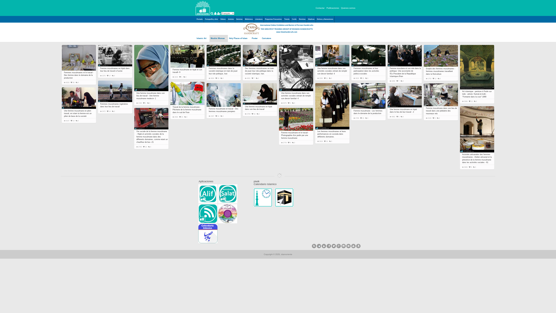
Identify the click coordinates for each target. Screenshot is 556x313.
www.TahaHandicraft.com (286, 32)
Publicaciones (333, 8)
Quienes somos (348, 8)
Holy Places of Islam (238, 38)
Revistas (302, 19)
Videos (223, 19)
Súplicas (311, 19)
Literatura (259, 19)
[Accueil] (202, 8)
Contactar (320, 8)
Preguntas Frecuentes (273, 19)
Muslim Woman (218, 38)
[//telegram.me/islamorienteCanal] (319, 246)
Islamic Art (202, 38)
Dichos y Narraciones (325, 19)
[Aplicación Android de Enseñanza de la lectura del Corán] (207, 193)
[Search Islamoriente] (212, 14)
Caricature (266, 38)
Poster (255, 38)
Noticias (239, 19)
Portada (200, 19)
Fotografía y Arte (211, 19)
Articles (231, 19)
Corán (294, 19)
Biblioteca (249, 19)
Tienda (286, 19)
